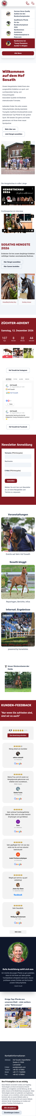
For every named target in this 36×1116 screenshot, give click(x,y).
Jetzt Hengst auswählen (13, 134)
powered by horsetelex (18, 649)
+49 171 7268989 (19, 1072)
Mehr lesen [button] (18, 784)
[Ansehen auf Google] (18, 754)
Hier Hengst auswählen (12, 262)
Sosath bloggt (18, 562)
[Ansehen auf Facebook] (18, 885)
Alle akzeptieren (10, 1108)
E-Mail (7, 471)
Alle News (18, 53)
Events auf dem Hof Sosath (18, 554)
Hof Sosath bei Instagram (18, 370)
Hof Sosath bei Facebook (18, 427)
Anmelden (11, 481)
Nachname (8, 461)
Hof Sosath (13, 385)
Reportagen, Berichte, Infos (18, 601)
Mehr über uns (10, 129)
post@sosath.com (19, 1067)
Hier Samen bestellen (11, 266)
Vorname (8, 453)
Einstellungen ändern (11, 1113)
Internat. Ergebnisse (18, 609)
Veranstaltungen (18, 514)
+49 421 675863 (18, 1070)
